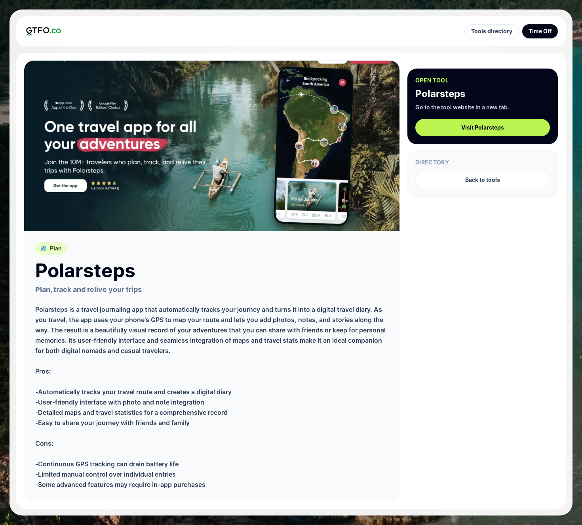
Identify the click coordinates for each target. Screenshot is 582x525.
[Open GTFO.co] (43, 31)
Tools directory (491, 31)
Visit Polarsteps (482, 127)
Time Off (540, 31)
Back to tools (482, 179)
